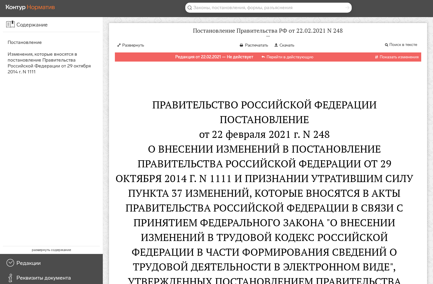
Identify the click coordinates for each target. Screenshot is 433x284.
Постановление (25, 42)
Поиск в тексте (403, 44)
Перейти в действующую (290, 57)
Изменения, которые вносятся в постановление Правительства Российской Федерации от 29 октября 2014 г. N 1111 (49, 63)
